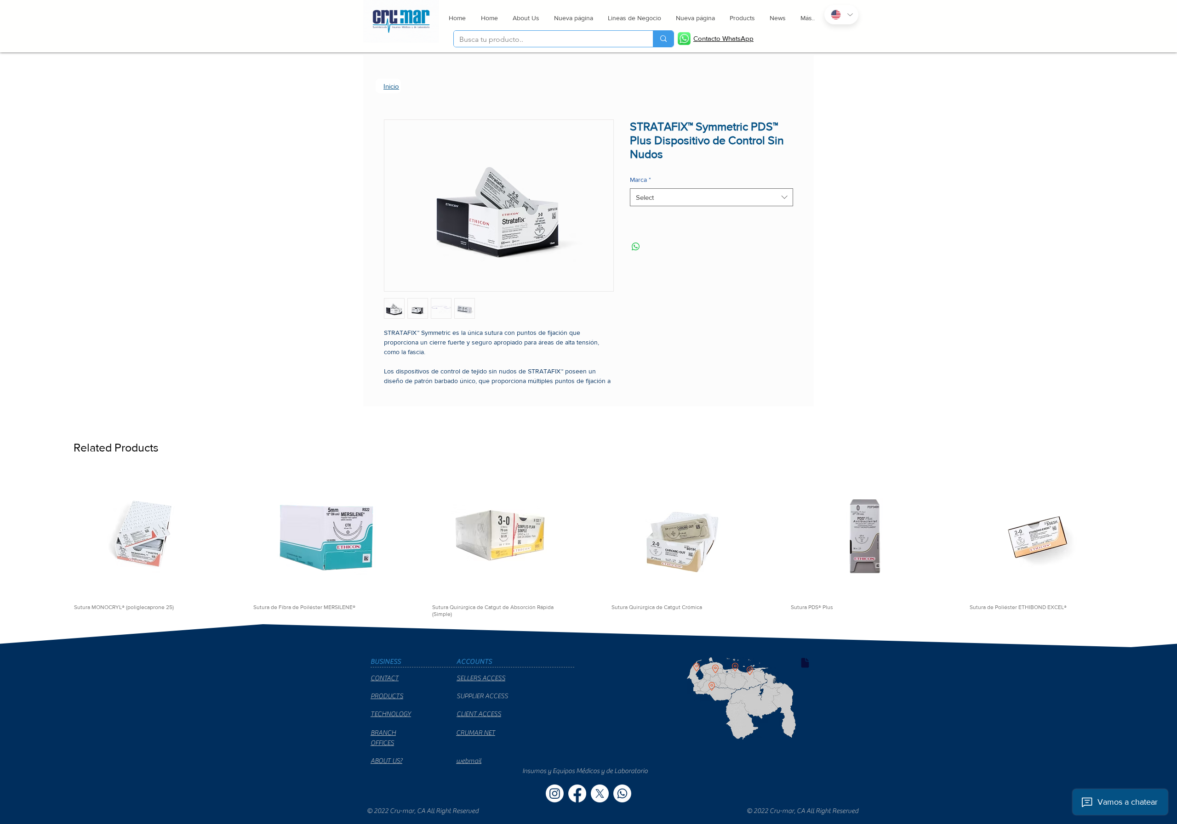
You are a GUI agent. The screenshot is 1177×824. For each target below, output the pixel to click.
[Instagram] (555, 805)
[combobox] (711, 199)
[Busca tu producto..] (663, 39)
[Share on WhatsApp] (635, 248)
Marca (640, 181)
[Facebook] (577, 805)
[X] (600, 805)
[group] (588, 557)
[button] (634, 17)
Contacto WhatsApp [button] (723, 38)
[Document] (805, 675)
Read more (399, 392)
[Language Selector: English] (841, 14)
